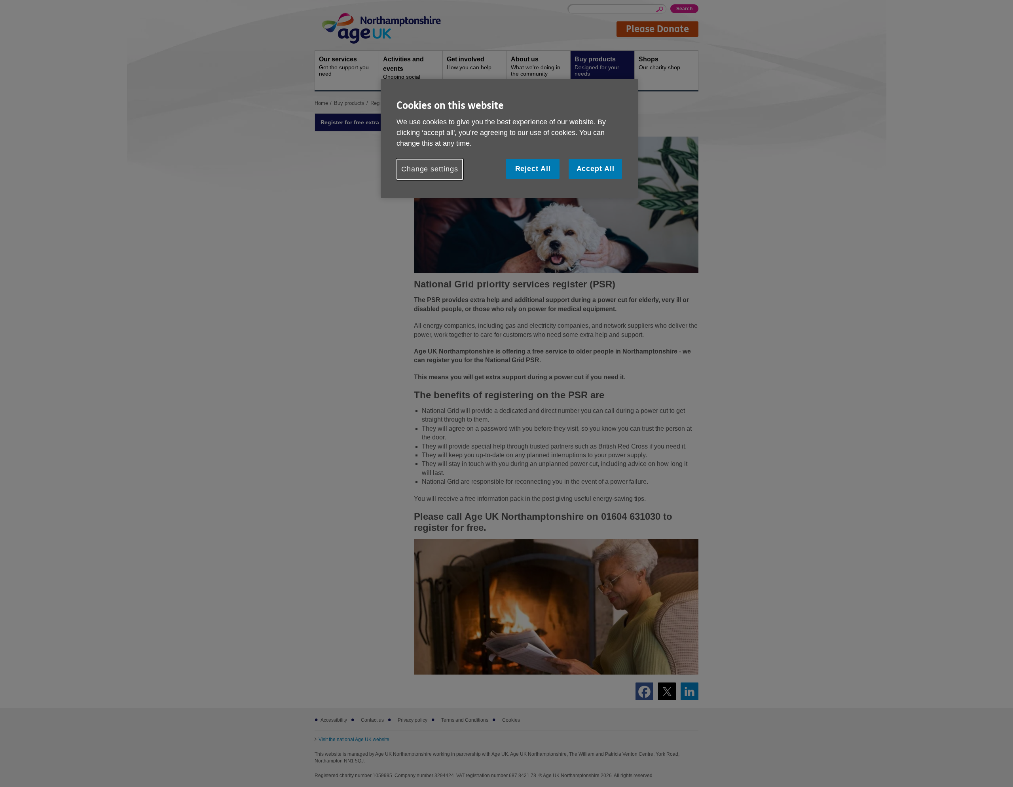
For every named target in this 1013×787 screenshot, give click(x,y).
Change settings (429, 169)
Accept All (596, 169)
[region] (509, 138)
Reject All (533, 169)
